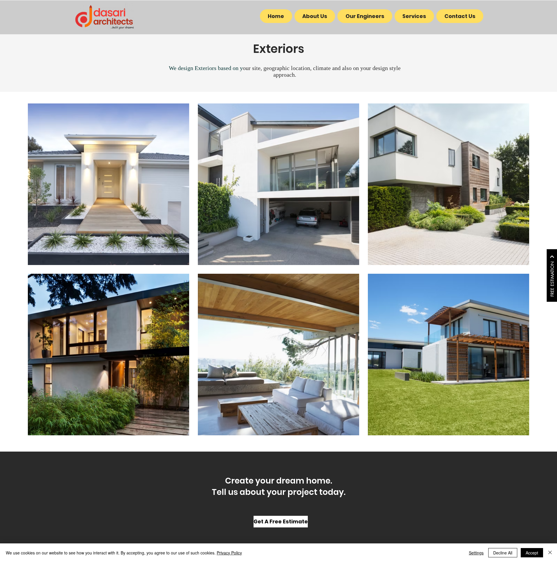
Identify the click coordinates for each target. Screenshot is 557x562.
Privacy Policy (229, 553)
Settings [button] (476, 553)
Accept (532, 553)
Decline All (502, 553)
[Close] (550, 552)
